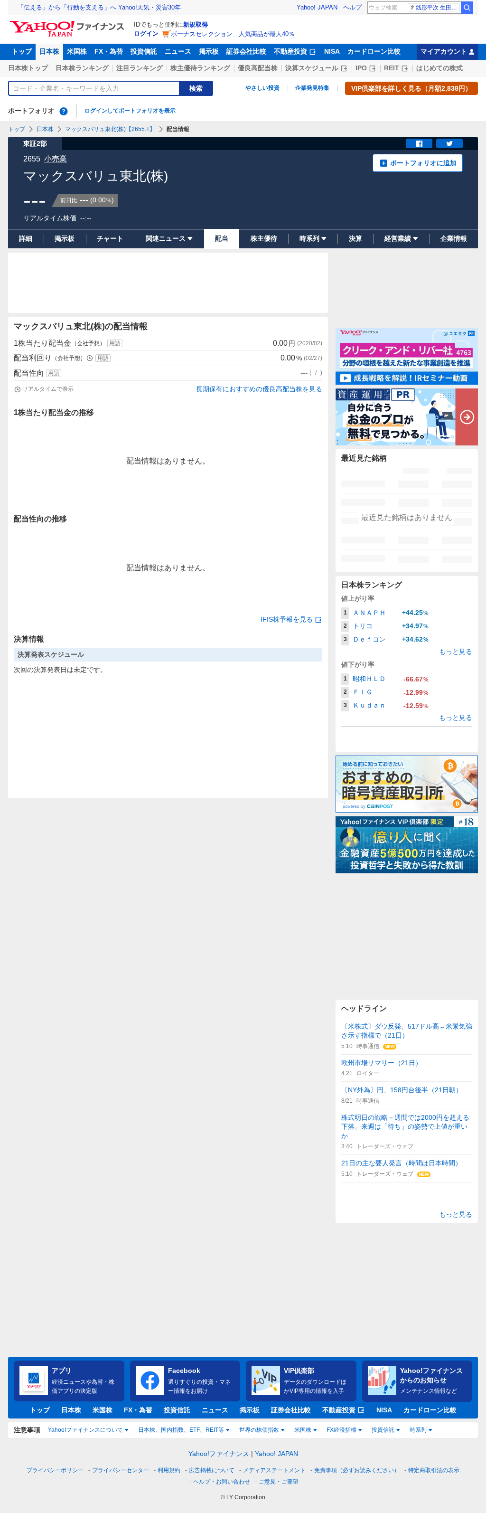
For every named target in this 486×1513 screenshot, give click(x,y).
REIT (391, 68)
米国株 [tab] (302, 1430)
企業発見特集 (312, 88)
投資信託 (144, 51)
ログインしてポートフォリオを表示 (130, 110)
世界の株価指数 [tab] (259, 1430)
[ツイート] (449, 143)
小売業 (55, 159)
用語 (115, 343)
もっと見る (455, 651)
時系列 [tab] (418, 1430)
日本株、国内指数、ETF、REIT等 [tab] (181, 1430)
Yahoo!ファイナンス (218, 1453)
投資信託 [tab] (383, 1430)
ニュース (178, 51)
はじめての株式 (439, 68)
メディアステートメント (274, 1470)
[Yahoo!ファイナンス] (68, 23)
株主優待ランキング (200, 68)
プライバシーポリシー (55, 1470)
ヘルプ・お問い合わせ (221, 1481)
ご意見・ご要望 (279, 1481)
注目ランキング (139, 68)
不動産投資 (290, 51)
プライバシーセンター (120, 1470)
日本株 (49, 51)
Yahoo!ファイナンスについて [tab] (85, 1430)
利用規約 (169, 1470)
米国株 (77, 51)
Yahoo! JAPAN (317, 7)
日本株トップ (28, 68)
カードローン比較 (374, 51)
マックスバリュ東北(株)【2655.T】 (110, 129)
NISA (332, 51)
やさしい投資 (262, 88)
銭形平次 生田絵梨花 (438, 7)
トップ (22, 51)
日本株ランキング (82, 68)
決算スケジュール (311, 68)
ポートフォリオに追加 (423, 163)
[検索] (467, 7)
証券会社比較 (246, 51)
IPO (361, 68)
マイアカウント (444, 51)
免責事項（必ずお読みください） (357, 1470)
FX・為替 (108, 51)
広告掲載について (211, 1470)
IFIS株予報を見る (287, 619)
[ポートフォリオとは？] (63, 111)
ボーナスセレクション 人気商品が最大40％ (233, 34)
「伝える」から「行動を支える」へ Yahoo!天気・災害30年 (99, 7)
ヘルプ (352, 7)
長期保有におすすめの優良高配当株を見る (259, 389)
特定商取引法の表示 (433, 1470)
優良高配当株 (258, 68)
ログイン (146, 33)
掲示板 (209, 51)
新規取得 (195, 24)
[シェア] (419, 143)
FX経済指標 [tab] (341, 1430)
